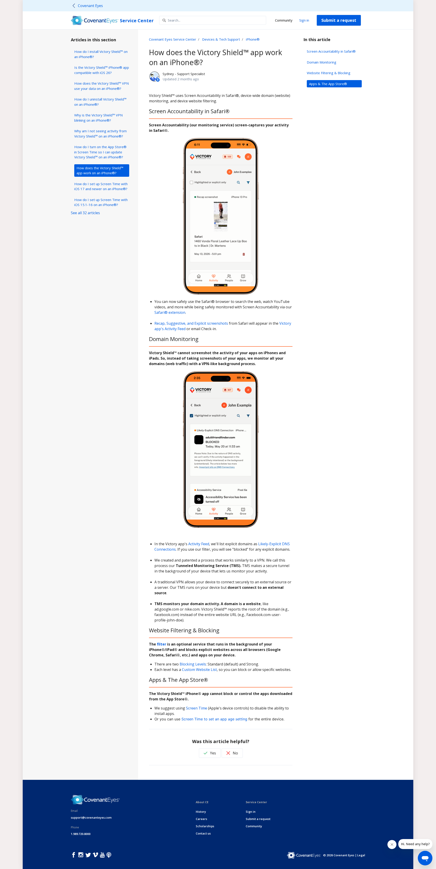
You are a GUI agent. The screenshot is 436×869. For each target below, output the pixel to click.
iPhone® (253, 39)
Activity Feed (198, 543)
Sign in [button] (304, 20)
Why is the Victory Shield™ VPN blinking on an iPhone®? (98, 118)
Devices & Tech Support (221, 39)
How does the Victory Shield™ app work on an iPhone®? (100, 170)
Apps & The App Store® (328, 83)
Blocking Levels (193, 664)
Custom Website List (199, 669)
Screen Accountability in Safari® (331, 51)
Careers (201, 819)
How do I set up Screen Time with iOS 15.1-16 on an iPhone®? (101, 202)
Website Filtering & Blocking (328, 73)
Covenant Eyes (90, 5)
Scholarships (205, 826)
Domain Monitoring (321, 62)
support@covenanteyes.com (91, 817)
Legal (361, 855)
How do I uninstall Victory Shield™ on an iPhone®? (100, 102)
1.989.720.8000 (80, 834)
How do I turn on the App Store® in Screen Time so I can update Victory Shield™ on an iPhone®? (100, 152)
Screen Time (196, 708)
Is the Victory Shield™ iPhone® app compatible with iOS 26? (101, 70)
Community (283, 20)
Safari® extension (169, 312)
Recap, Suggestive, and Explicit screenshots (191, 323)
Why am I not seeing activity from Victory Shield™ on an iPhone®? (100, 133)
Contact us (203, 833)
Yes (212, 753)
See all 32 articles (85, 212)
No (235, 753)
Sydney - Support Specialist (184, 73)
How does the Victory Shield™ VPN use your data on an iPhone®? (101, 86)
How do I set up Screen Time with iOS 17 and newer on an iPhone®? (101, 186)
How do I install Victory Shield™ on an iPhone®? (101, 54)
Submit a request (338, 20)
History (201, 812)
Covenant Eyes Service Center (172, 39)
